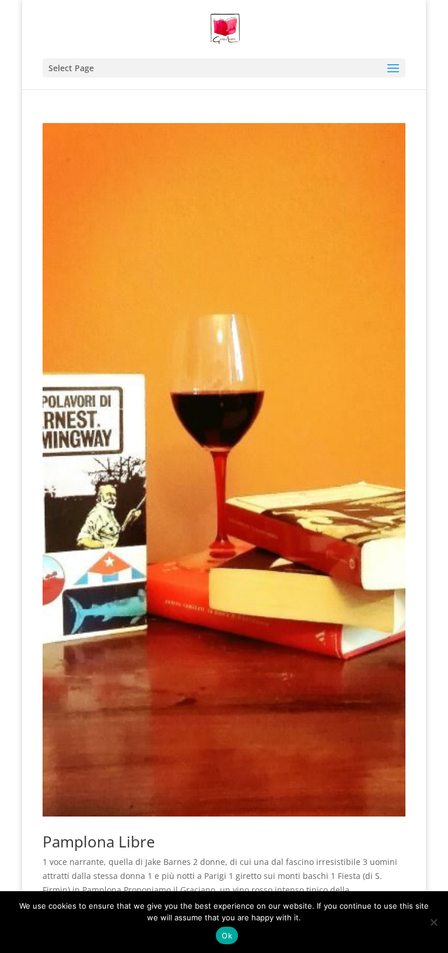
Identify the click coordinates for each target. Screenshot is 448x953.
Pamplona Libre (99, 841)
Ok (227, 935)
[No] (433, 922)
